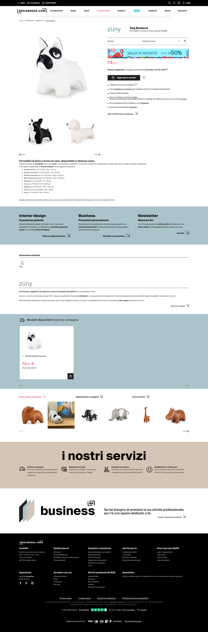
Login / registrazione (164, 552)
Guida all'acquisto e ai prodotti (99, 552)
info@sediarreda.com (117, 602)
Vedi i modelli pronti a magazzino (121, 113)
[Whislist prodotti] (174, 3)
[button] (39, 131)
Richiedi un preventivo (114, 236)
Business (182, 10)
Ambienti (152, 10)
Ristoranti (91, 579)
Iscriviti (180, 233)
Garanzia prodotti (94, 555)
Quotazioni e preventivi (96, 587)
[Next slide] (97, 154)
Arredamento (56, 10)
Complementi (103, 10)
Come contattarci (25, 557)
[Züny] (117, 30)
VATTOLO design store (27, 560)
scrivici (183, 99)
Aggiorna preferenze (106, 598)
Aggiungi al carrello (126, 77)
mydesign (26, 576)
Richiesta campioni (129, 557)
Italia (23, 3)
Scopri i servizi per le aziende (170, 517)
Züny (135, 97)
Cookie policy (84, 598)
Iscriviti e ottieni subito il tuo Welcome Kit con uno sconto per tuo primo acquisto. (152, 576)
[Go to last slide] (22, 154)
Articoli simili (138, 396)
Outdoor (121, 10)
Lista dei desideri (163, 560)
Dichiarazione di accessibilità (135, 598)
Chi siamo (57, 552)
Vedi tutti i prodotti (178, 306)
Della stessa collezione (30, 396)
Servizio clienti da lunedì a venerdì (32, 552)
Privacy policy (66, 598)
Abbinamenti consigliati (87, 396)
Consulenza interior (129, 552)
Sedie (73, 10)
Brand (167, 10)
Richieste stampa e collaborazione (66, 557)
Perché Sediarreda (60, 555)
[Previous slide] (23, 385)
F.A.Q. (90, 565)
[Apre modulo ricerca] (169, 3)
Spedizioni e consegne (96, 563)
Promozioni (58, 581)
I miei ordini (161, 555)
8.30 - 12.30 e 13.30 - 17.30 (29, 555)
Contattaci (133, 107)
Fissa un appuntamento (53, 236)
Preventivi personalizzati (131, 560)
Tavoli (86, 10)
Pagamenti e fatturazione (97, 560)
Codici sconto (162, 557)
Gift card (57, 584)
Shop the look (24, 579)
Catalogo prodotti (60, 576)
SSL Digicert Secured (133, 621)
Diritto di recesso (94, 557)
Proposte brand (59, 560)
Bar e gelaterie (93, 581)
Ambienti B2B (93, 576)
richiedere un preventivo (123, 89)
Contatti (23, 548)
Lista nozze (126, 555)
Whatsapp (145, 103)
